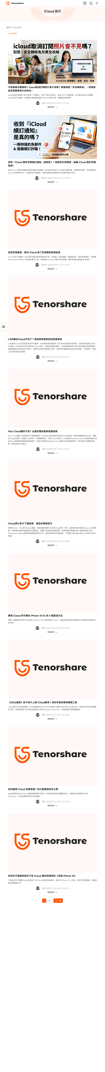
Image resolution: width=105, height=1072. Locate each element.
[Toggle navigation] (96, 3)
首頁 (8, 27)
